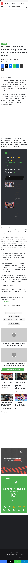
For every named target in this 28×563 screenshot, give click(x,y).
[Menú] (2, 7)
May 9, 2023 (17, 172)
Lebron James (14, 316)
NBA (22, 319)
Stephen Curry (14, 323)
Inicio (3, 40)
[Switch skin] (26, 7)
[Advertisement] (14, 23)
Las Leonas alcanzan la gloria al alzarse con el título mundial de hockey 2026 (7, 383)
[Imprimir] (2, 69)
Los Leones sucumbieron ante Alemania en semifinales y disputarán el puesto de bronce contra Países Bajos (21, 385)
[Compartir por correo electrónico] (21, 66)
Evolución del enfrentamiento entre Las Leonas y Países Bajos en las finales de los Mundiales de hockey (21, 406)
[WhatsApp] (14, 66)
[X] (6, 66)
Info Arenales (5, 59)
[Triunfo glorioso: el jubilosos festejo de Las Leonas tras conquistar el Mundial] (9, 205)
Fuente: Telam (5, 301)
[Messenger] (10, 66)
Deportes (8, 40)
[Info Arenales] (14, 7)
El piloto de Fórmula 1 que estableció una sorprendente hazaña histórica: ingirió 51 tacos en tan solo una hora (7, 406)
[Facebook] (2, 66)
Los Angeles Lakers (11, 319)
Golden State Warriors (14, 313)
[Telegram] (17, 66)
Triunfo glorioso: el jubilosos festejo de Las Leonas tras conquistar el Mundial (19, 209)
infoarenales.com (8, 554)
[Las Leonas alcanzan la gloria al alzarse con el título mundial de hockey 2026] (7, 376)
